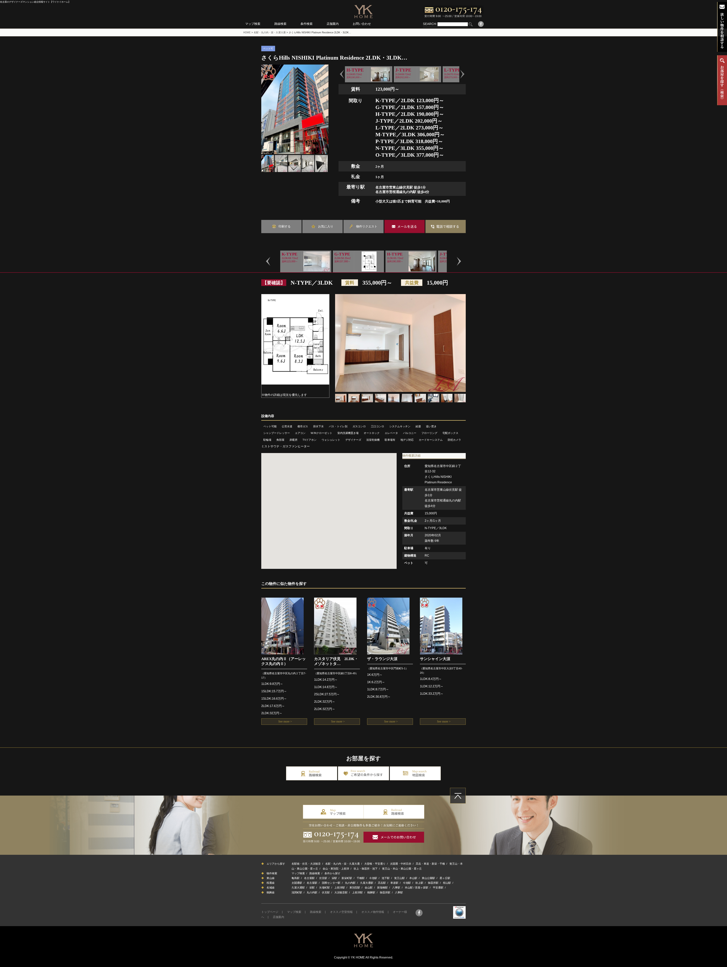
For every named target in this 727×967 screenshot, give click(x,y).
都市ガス (302, 426)
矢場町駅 (324, 887)
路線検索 (280, 23)
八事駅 (396, 887)
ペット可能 (270, 426)
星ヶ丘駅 (445, 878)
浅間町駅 (297, 892)
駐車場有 (390, 439)
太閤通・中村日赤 (400, 863)
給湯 (418, 426)
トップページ (269, 911)
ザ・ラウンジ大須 (382, 659)
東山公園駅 (428, 878)
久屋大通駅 (366, 882)
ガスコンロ (359, 426)
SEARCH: (430, 24)
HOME (247, 32)
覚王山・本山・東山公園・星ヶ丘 (402, 868)
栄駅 (334, 878)
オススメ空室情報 (341, 911)
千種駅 (361, 878)
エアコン (300, 432)
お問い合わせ (362, 23)
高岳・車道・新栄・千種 (430, 863)
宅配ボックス (450, 432)
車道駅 (394, 882)
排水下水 (318, 426)
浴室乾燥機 (373, 439)
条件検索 (306, 23)
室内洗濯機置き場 (348, 432)
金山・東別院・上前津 (336, 868)
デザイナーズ (353, 439)
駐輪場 (267, 439)
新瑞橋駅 (382, 887)
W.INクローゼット (321, 432)
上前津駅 (339, 887)
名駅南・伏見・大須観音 (306, 863)
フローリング (429, 432)
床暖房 (293, 439)
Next (462, 74)
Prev (342, 74)
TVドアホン (310, 439)
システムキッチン (399, 426)
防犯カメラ (454, 439)
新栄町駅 (347, 878)
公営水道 (287, 426)
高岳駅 (382, 882)
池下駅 (386, 878)
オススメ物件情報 (372, 911)
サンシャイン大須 (435, 659)
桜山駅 (447, 882)
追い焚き (431, 426)
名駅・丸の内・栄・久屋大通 (270, 32)
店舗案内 (333, 23)
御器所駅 (433, 882)
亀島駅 (296, 878)
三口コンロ (377, 426)
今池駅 (373, 878)
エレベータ (391, 432)
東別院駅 (354, 887)
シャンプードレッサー (276, 432)
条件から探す (332, 873)
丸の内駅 (350, 882)
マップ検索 (252, 23)
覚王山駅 (399, 878)
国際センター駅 (331, 882)
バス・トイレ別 (338, 426)
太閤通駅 (297, 882)
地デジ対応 (407, 439)
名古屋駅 (309, 878)
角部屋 (280, 439)
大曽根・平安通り (374, 863)
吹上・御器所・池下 (366, 868)
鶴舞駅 (371, 892)
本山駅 (413, 878)
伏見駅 (323, 878)
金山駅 (369, 887)
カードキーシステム (431, 439)
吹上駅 (419, 882)
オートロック (372, 432)
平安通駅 (438, 887)
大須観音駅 (341, 892)
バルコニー (409, 432)
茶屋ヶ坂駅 (421, 887)
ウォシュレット (331, 439)
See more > (285, 721)
